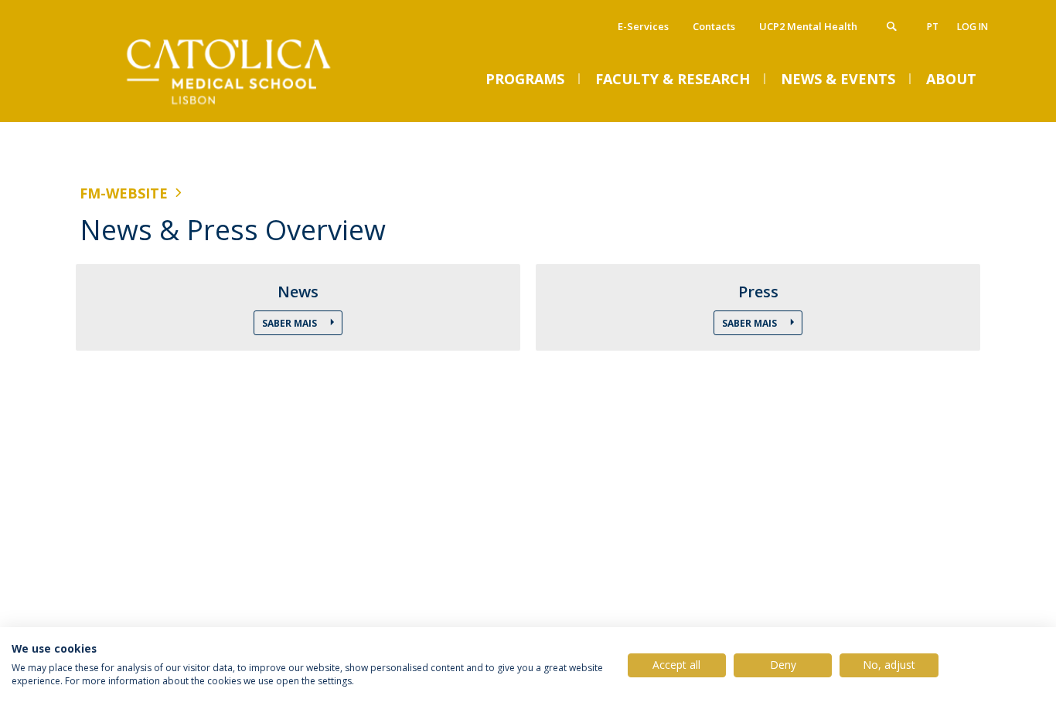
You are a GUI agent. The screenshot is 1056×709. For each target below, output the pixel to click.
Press (758, 291)
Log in (972, 26)
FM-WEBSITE (124, 193)
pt (932, 26)
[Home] (234, 106)
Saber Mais (290, 323)
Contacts (714, 26)
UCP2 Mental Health (808, 26)
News (298, 291)
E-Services (643, 26)
